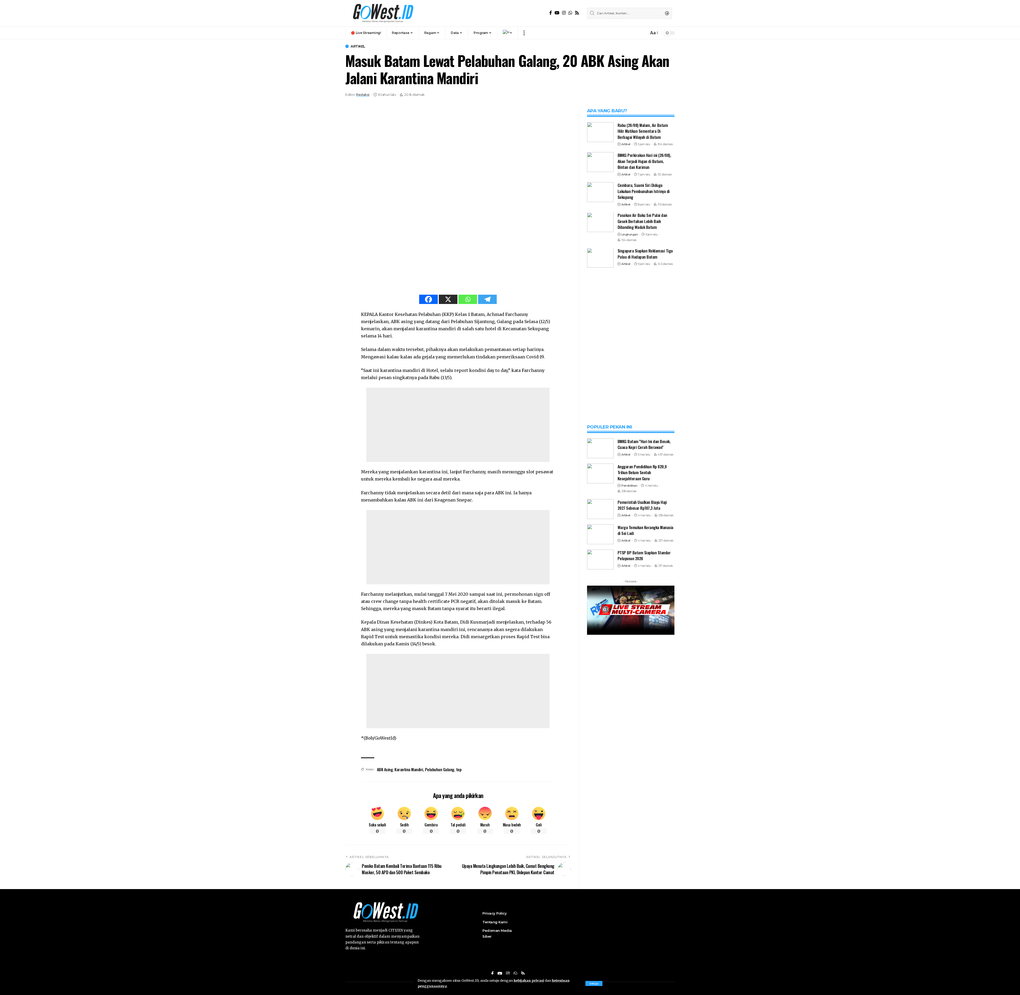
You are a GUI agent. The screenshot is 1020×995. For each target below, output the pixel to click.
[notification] (643, 33)
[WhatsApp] (570, 12)
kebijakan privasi (529, 980)
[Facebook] (550, 12)
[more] (524, 33)
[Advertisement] (458, 425)
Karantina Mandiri (408, 769)
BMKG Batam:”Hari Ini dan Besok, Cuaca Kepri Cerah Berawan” (644, 707)
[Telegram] (487, 299)
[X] (448, 299)
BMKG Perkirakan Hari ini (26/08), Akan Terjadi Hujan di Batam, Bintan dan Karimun (644, 161)
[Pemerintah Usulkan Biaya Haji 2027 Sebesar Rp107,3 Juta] (600, 772)
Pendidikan (629, 748)
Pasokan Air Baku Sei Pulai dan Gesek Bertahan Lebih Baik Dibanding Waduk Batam (642, 221)
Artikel (358, 46)
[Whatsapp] (467, 299)
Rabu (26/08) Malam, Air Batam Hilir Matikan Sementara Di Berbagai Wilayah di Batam (643, 131)
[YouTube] (557, 12)
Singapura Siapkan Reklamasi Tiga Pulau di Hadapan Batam (645, 254)
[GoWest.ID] (382, 13)
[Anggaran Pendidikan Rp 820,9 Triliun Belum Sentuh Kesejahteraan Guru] (600, 737)
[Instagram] (564, 12)
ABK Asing (385, 769)
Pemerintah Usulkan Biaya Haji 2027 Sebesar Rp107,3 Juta (642, 768)
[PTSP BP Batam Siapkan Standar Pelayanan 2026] (600, 823)
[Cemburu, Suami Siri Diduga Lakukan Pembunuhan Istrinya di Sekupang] (600, 192)
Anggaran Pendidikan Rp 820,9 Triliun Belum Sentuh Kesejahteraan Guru (642, 735)
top (459, 769)
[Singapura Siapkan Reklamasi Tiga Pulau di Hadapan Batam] (600, 258)
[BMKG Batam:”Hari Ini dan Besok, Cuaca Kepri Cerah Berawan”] (600, 711)
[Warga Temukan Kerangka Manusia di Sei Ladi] (600, 797)
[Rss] (576, 12)
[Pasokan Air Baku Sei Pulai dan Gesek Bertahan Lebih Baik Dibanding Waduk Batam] (600, 222)
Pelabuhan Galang (439, 769)
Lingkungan (629, 234)
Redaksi (362, 95)
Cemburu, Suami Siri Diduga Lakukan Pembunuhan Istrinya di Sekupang (644, 191)
